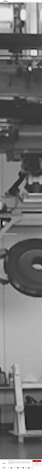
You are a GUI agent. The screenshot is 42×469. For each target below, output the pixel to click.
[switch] (18, 467)
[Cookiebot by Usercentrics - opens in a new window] (4, 467)
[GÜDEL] (5, 1)
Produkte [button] (15, 1)
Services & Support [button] (24, 1)
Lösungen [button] (19, 1)
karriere (34, 1)
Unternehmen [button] (29, 1)
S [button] (36, 0)
